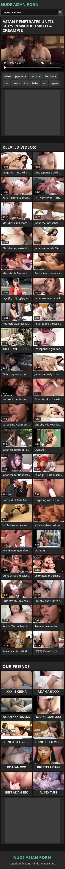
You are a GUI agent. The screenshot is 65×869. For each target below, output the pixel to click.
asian (7, 76)
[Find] (60, 12)
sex (6, 83)
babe (35, 83)
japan (54, 83)
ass (45, 83)
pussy (16, 83)
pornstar (36, 76)
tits (26, 83)
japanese (20, 76)
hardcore (50, 76)
